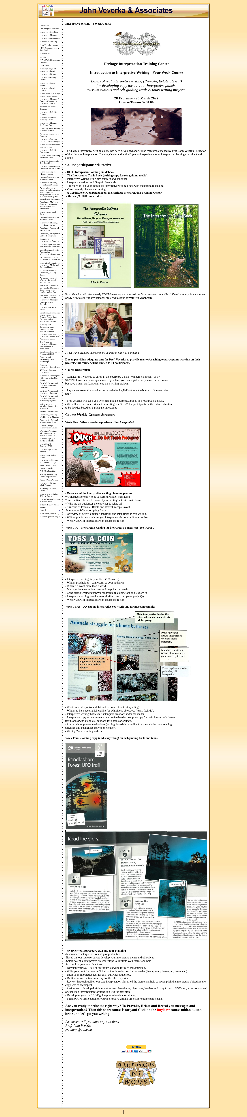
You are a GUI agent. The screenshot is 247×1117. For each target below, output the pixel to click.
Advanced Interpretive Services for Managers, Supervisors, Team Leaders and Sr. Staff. (49, 289)
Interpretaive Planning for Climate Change (49, 461)
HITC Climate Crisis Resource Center (48, 467)
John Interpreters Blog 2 (50, 517)
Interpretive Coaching (49, 32)
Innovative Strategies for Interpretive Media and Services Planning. (50, 265)
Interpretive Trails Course (47, 84)
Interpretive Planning (49, 35)
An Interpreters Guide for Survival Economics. (50, 258)
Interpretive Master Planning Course (48, 118)
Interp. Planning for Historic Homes (48, 173)
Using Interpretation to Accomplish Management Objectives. (50, 252)
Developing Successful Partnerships (49, 229)
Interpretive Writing (48, 74)
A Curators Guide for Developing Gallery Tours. (48, 272)
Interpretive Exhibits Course (48, 113)
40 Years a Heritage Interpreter (48, 371)
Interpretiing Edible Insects (48, 456)
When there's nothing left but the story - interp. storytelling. (49, 433)
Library (43, 57)
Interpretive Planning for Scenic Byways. (49, 124)
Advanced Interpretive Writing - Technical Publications (49, 280)
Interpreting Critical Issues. (48, 308)
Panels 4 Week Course (49, 480)
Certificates (44, 65)
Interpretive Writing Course (48, 78)
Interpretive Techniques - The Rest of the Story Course (49, 378)
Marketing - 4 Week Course (48, 489)
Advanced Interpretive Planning (49, 135)
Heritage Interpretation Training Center (49, 178)
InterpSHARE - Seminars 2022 (46, 445)
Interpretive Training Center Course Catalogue (50, 140)
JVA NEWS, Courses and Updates (50, 61)
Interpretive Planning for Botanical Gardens (49, 183)
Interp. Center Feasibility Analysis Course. (50, 156)
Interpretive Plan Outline (50, 38)
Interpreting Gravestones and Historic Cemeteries (50, 245)
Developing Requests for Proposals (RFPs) (50, 353)
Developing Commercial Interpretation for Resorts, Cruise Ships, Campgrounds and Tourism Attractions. (50, 317)
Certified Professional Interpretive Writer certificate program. (49, 398)
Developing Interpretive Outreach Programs (50, 234)
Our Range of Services (49, 28)
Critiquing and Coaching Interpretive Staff (50, 129)
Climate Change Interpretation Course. (49, 426)
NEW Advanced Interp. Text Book (49, 49)
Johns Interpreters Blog (49, 513)
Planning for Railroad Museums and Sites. (49, 421)
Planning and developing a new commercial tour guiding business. (47, 328)
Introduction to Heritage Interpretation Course (50, 95)
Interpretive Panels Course (47, 89)
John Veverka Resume (49, 45)
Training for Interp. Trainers (48, 108)
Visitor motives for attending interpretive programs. (49, 406)
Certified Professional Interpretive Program (49, 392)
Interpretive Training (48, 41)
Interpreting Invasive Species (48, 450)
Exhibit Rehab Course (49, 411)
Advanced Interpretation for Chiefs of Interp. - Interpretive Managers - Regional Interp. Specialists (50, 299)
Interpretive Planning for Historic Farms (49, 224)
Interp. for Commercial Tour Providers (49, 162)
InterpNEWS (45, 53)
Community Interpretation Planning (49, 240)
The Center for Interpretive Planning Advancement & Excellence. (49, 345)
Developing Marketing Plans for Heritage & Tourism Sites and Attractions (49, 205)
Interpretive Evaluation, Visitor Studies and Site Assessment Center (50, 336)
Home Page (44, 25)
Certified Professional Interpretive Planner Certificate (49, 385)
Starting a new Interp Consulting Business (48, 475)
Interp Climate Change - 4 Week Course (50, 500)
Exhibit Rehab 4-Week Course (49, 506)
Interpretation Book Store (48, 213)
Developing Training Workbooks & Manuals (49, 416)
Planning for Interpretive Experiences (50, 366)
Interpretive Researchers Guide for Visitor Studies (50, 167)
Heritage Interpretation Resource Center (49, 218)
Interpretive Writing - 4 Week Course (49, 484)
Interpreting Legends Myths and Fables (48, 439)
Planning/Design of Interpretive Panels (48, 70)
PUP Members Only (48, 471)
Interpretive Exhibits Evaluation (48, 151)
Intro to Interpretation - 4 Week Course (49, 495)
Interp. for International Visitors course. (50, 146)
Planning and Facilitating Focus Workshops (47, 359)
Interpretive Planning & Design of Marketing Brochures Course (50, 101)
